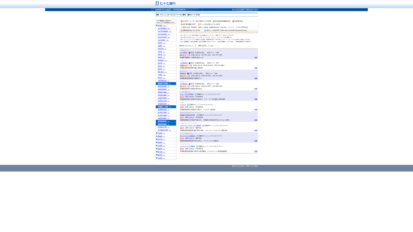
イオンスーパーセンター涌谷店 (190, 125)
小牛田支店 (183, 63)
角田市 (161, 57)
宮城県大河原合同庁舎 (187, 115)
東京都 (161, 152)
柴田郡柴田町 (164, 89)
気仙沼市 (162, 49)
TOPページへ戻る (252, 9)
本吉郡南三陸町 (164, 130)
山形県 (161, 146)
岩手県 (161, 139)
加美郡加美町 (164, 118)
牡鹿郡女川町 (164, 127)
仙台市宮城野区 (165, 31)
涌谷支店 (183, 73)
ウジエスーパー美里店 (187, 146)
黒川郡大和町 (164, 112)
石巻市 (162, 43)
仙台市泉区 (163, 40)
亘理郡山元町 (164, 101)
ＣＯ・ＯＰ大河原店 (186, 94)
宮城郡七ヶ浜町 (164, 107)
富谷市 (161, 78)
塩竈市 (161, 46)
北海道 (161, 133)
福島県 (161, 149)
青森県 (161, 136)
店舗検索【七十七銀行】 (163, 9)
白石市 (161, 52)
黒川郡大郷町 (164, 115)
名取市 (162, 54)
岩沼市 (161, 63)
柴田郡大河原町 (164, 83)
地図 (255, 57)
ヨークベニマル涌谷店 (187, 136)
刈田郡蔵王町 (164, 81)
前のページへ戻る (238, 9)
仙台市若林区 (164, 34)
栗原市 (161, 69)
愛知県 (161, 155)
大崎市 (162, 75)
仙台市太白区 (164, 37)
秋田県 (161, 142)
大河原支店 (183, 84)
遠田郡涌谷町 (164, 121)
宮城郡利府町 (164, 110)
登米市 (161, 66)
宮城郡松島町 (164, 104)
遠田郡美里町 (164, 124)
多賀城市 (162, 60)
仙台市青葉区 (164, 28)
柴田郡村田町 (164, 86)
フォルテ (183, 104)
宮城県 (162, 25)
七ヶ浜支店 (183, 52)
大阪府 (161, 158)
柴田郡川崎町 (164, 92)
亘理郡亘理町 (164, 98)
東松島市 (162, 72)
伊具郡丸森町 (164, 95)
